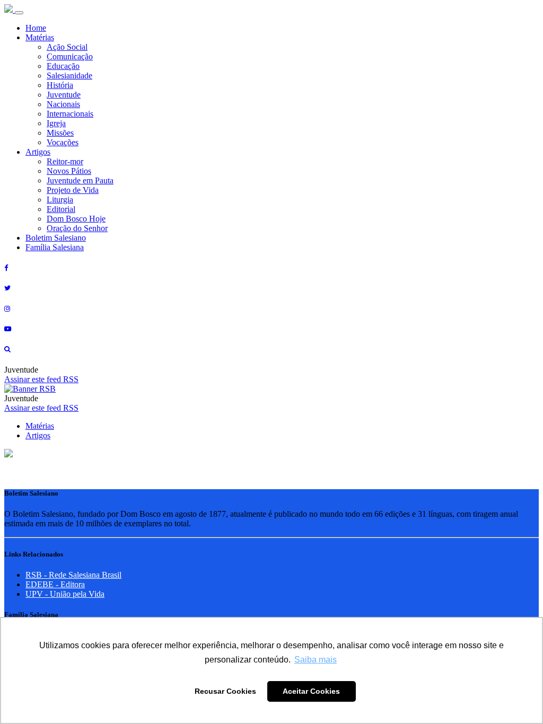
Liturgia (60, 199)
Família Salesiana (54, 247)
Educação (63, 65)
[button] (8, 454)
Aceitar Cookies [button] (311, 691)
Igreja (56, 123)
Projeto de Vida (73, 190)
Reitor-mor (65, 161)
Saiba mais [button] (315, 659)
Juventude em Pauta (80, 180)
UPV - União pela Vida (64, 593)
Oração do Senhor (77, 228)
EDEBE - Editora (55, 584)
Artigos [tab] (37, 435)
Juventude (64, 94)
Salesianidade (69, 75)
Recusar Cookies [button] (225, 691)
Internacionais (70, 113)
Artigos (37, 151)
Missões (60, 132)
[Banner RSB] (30, 388)
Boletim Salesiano (55, 237)
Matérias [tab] (39, 425)
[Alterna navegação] (19, 12)
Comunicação (70, 56)
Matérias (39, 37)
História (60, 85)
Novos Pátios (69, 170)
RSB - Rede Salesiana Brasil (73, 574)
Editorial (61, 209)
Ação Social (67, 46)
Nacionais (63, 104)
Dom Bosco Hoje (76, 218)
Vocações (62, 142)
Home (35, 27)
